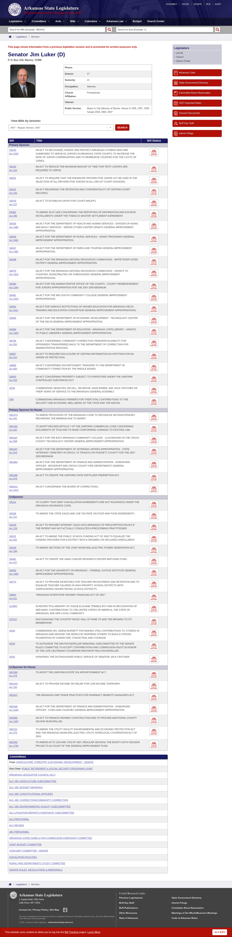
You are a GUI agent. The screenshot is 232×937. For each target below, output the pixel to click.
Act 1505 (13, 333)
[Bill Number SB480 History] (154, 286)
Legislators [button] (15, 21)
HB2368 (13, 475)
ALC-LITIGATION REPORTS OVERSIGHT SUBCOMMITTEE (41, 812)
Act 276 (13, 675)
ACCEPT (219, 932)
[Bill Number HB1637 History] (154, 440)
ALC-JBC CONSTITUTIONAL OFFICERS (31, 794)
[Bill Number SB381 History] (154, 561)
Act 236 (13, 551)
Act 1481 (13, 240)
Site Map (54, 910)
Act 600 (13, 368)
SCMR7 (13, 606)
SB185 (12, 513)
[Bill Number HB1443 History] (154, 686)
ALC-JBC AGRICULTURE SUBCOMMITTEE (32, 781)
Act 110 (13, 517)
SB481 (12, 295)
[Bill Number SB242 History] (154, 192)
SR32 (12, 656)
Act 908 (13, 441)
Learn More (93, 932)
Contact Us (25, 910)
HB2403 (13, 742)
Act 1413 (13, 490)
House (185, 4)
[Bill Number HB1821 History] (154, 697)
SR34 (12, 388)
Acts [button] (58, 21)
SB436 (12, 236)
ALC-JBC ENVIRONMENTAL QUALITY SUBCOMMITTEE (40, 806)
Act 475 (13, 732)
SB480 (12, 283)
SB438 (12, 259)
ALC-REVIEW (16, 825)
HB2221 (13, 729)
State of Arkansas (128, 918)
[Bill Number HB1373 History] (154, 417)
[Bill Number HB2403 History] (154, 744)
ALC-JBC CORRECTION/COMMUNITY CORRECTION (38, 800)
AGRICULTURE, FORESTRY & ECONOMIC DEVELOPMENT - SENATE (54, 762)
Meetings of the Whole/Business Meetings (194, 913)
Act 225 (13, 170)
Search (122, 127)
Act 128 (13, 528)
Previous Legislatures (131, 898)
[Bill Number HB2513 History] (154, 489)
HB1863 (13, 462)
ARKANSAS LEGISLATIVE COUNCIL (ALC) (32, 774)
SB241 (12, 178)
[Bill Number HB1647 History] (154, 451)
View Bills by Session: (26, 120)
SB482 (12, 306)
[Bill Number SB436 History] (154, 239)
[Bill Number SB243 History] (154, 203)
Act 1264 (13, 287)
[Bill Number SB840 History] (154, 597)
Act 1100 (13, 721)
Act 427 (13, 562)
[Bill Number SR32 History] (154, 659)
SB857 (12, 354)
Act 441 (13, 418)
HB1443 (13, 683)
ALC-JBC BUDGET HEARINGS (26, 787)
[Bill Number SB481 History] (154, 297)
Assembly (171, 4)
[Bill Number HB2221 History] (154, 731)
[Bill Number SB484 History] (154, 332)
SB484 (12, 329)
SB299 (12, 547)
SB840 (12, 594)
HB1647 (13, 449)
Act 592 (13, 344)
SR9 (11, 399)
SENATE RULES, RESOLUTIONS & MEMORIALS (35, 870)
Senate (198, 4)
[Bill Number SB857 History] (154, 356)
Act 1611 (13, 310)
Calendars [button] (91, 21)
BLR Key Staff (126, 903)
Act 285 (13, 215)
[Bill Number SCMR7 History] (154, 608)
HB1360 (13, 672)
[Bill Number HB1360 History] (154, 674)
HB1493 (13, 426)
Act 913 (13, 452)
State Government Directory (187, 898)
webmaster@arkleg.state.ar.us (60, 922)
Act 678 (13, 478)
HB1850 (13, 718)
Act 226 (13, 193)
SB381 (12, 559)
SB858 (12, 365)
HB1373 (13, 415)
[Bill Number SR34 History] (154, 390)
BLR (208, 4)
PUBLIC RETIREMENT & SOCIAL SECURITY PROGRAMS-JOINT (57, 768)
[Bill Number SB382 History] (154, 214)
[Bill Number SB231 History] (154, 538)
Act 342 (13, 429)
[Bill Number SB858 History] (154, 367)
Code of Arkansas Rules (185, 918)
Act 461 (13, 539)
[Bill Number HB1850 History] (154, 720)
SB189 (12, 525)
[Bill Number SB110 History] (154, 504)
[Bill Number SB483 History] (154, 320)
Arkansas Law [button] (114, 21)
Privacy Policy (40, 910)
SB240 (12, 166)
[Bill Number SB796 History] (154, 343)
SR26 (12, 630)
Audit (218, 4)
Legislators (21, 36)
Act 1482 (13, 251)
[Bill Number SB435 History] (154, 226)
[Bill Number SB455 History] (154, 573)
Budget (137, 21)
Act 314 (13, 357)
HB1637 (13, 437)
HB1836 (13, 706)
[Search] (109, 29)
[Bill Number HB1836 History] (154, 709)
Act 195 (13, 687)
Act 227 (13, 204)
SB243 (12, 200)
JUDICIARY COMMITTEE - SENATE (28, 850)
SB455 (12, 570)
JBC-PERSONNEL (19, 832)
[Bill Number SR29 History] (154, 646)
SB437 (12, 248)
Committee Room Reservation (188, 908)
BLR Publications (128, 908)
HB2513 (13, 486)
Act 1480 (13, 227)
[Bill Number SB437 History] (154, 250)
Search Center (155, 21)
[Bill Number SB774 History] (154, 584)
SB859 (12, 376)
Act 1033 (13, 153)
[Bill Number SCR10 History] (154, 622)
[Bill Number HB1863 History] (154, 464)
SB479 (12, 271)
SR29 (12, 643)
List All (179, 53)
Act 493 (13, 380)
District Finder (183, 61)
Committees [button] (39, 21)
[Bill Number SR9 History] (154, 402)
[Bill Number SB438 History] (154, 262)
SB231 (12, 536)
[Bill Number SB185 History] (154, 516)
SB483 (12, 318)
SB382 (12, 212)
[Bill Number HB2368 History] (154, 477)
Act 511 (13, 598)
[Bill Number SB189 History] (154, 527)
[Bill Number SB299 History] (154, 550)
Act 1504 (13, 299)
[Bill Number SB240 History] (154, 169)
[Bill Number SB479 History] (154, 273)
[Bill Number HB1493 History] (154, 429)
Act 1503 (13, 274)
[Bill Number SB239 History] (154, 152)
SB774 (12, 581)
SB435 (12, 223)
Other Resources (128, 913)
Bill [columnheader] (11, 140)
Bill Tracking (72, 932)
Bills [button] (72, 21)
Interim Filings (179, 903)
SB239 (12, 150)
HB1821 (13, 695)
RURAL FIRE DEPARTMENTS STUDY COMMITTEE (37, 863)
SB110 (12, 502)
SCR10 (13, 619)
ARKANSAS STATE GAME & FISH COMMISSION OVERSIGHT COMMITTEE (50, 838)
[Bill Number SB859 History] (154, 379)
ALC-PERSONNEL (19, 819)
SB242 (12, 189)
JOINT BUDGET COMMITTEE (25, 844)
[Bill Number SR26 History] (154, 633)
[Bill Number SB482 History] (154, 309)
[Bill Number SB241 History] (154, 180)
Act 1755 (13, 746)
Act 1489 (13, 574)
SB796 (12, 340)
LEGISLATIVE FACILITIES (23, 857)
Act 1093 (13, 710)
